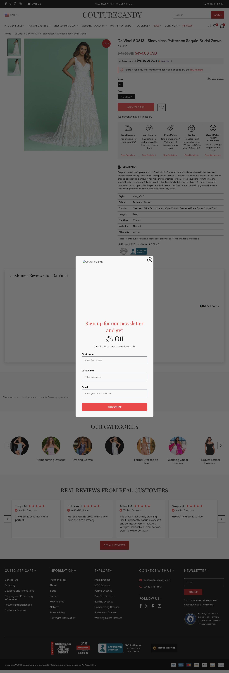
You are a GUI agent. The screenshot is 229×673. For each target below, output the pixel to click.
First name (88, 354)
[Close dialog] (150, 260)
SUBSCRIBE (114, 407)
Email (85, 387)
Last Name (88, 370)
